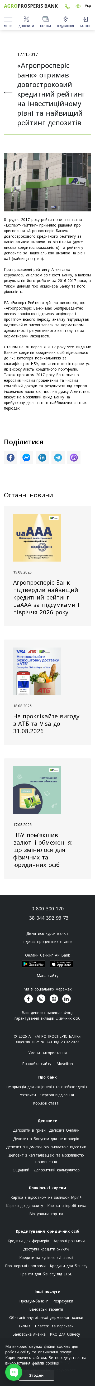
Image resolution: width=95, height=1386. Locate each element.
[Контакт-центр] (67, 6)
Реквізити (27, 1094)
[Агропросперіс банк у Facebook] (28, 998)
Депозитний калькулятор (57, 1169)
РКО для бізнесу (65, 1334)
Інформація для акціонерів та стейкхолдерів (46, 1086)
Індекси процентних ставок (47, 941)
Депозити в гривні (29, 1130)
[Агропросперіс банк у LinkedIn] (66, 998)
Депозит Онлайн (64, 1130)
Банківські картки (47, 1187)
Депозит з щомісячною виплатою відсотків (46, 1146)
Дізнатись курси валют (47, 933)
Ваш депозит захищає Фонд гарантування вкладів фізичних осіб (47, 1015)
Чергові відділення (57, 1094)
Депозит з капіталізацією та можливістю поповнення (46, 1158)
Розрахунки (63, 1301)
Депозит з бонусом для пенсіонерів (46, 1138)
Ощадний (21, 1169)
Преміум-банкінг (33, 1301)
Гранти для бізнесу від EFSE (46, 1273)
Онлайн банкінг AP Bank (47, 955)
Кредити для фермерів (28, 1240)
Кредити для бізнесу (68, 1265)
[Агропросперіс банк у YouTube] (54, 998)
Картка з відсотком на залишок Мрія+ (46, 1197)
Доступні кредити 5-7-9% (46, 1249)
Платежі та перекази (54, 1325)
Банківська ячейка (29, 1334)
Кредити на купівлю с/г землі (46, 1257)
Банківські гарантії (46, 1309)
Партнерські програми (25, 1265)
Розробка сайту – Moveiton (47, 1063)
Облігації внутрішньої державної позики (46, 1317)
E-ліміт (25, 1325)
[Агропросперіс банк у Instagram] (41, 998)
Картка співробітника (66, 1205)
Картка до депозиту (24, 1205)
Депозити (47, 1120)
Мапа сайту (47, 975)
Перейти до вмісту (8, 40)
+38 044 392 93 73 (48, 918)
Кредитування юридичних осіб (47, 1231)
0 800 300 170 (47, 908)
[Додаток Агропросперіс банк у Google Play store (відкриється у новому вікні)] (33, 964)
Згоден (36, 1375)
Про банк (47, 1077)
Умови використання (47, 1052)
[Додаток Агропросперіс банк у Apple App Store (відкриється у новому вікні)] (61, 964)
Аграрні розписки (69, 1240)
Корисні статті (46, 1103)
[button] (78, 6)
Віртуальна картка (46, 1213)
